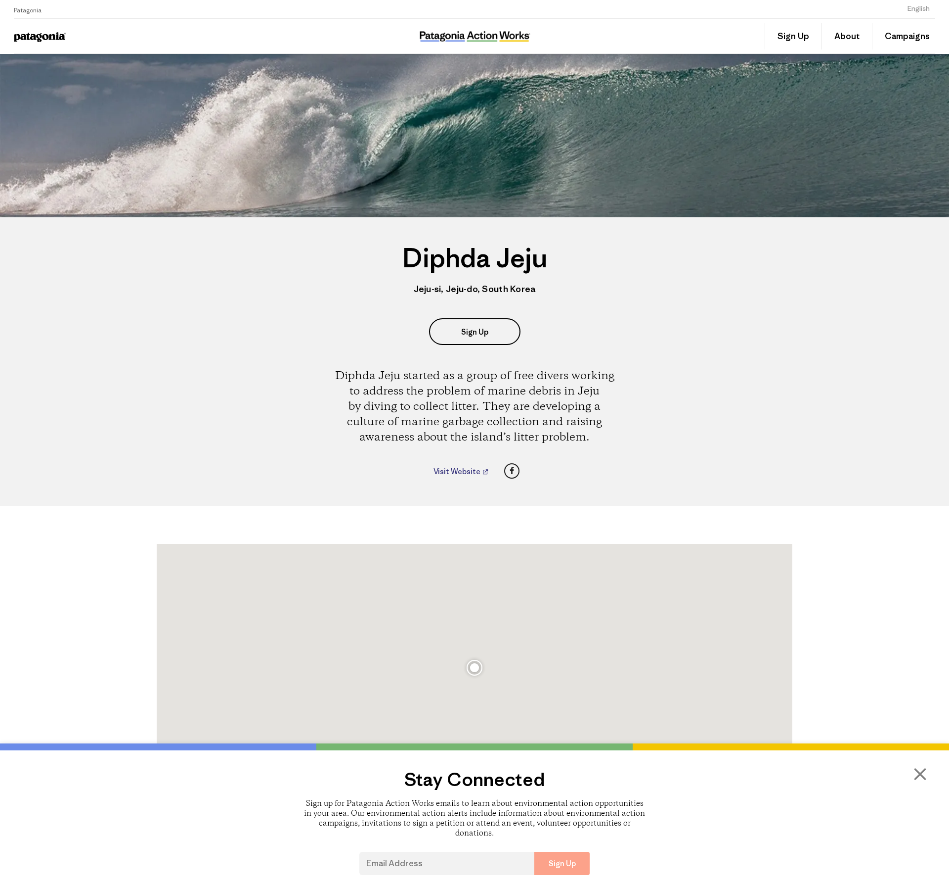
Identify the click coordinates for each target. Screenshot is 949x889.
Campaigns (907, 36)
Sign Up (793, 36)
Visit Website (457, 471)
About (847, 36)
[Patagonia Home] (130, 36)
